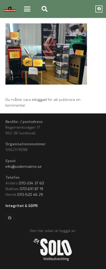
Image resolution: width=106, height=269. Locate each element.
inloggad (39, 99)
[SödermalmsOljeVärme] (10, 9)
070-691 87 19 (31, 189)
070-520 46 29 (30, 194)
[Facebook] (98, 9)
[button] (27, 9)
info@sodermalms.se (23, 166)
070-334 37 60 (31, 183)
